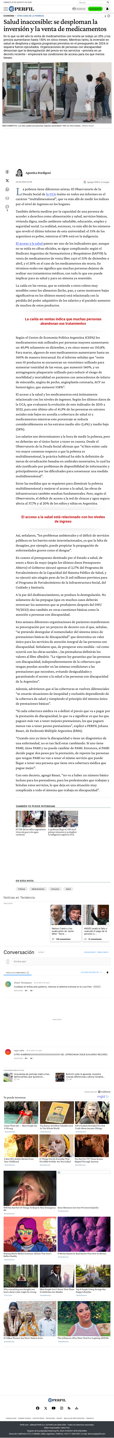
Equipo (59, 1418)
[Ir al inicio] (21, 9)
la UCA (51, 194)
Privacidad (50, 1418)
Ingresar (80, 9)
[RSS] (69, 1408)
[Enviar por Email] (7, 198)
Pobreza (21, 889)
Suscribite (95, 9)
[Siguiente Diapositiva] (108, 924)
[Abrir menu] (6, 9)
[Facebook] (37, 1408)
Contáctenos (38, 1418)
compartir (92, 990)
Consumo (55, 889)
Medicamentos (38, 889)
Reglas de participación (74, 1418)
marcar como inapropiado (103, 992)
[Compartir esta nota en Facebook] (7, 171)
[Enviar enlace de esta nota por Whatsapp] (7, 189)
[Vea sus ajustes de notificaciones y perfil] (107, 9)
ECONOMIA (9, 16)
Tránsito (90, 1418)
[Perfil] (57, 1401)
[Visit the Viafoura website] (104, 1092)
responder (18, 990)
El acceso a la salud (29, 243)
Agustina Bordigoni (38, 173)
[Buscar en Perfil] (108, 2)
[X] (45, 1408)
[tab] (17, 972)
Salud (68, 889)
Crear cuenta (102, 952)
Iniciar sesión (90, 952)
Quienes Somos (24, 1418)
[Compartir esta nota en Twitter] (7, 180)
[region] (57, 1022)
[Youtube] (53, 1408)
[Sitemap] (76, 1408)
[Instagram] (61, 1408)
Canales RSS (11, 1418)
